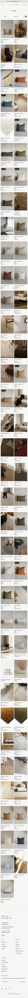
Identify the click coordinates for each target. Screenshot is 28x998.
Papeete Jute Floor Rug (19, 875)
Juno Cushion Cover (5, 286)
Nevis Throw (16, 40)
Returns (17, 946)
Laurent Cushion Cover (19, 286)
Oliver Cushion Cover (5, 631)
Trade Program (4, 969)
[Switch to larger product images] (24, 16)
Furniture (3, 944)
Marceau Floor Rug (18, 65)
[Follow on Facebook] (2, 988)
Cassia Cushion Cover (18, 139)
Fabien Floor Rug (4, 459)
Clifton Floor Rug (17, 336)
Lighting (3, 948)
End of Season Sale (14, 1)
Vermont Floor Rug (4, 703)
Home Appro (18, 948)
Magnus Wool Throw (18, 434)
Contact (17, 942)
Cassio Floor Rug (17, 360)
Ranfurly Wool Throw (18, 409)
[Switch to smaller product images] (26, 16)
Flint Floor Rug (4, 531)
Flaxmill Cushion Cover (5, 826)
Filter (5, 16)
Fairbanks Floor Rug (5, 237)
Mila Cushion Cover (5, 40)
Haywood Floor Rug (5, 777)
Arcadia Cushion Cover (19, 89)
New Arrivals (4, 942)
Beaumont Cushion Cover (6, 582)
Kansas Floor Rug (18, 777)
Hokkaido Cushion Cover (19, 188)
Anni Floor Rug (17, 212)
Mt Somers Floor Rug (18, 114)
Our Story (3, 960)
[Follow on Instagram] (6, 988)
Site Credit (18, 993)
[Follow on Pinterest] (10, 988)
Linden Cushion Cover (18, 237)
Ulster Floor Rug (17, 802)
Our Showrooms (4, 962)
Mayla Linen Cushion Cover (20, 654)
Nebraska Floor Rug (5, 655)
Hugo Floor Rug (17, 311)
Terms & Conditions (19, 951)
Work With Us (4, 971)
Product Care (4, 966)
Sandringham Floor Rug (6, 728)
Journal (3, 964)
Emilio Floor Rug (4, 483)
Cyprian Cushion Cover (5, 851)
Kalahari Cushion (17, 679)
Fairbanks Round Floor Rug (6, 557)
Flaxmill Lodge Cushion (5, 163)
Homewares (3, 946)
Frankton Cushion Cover (6, 875)
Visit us (2, 935)
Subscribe (22, 981)
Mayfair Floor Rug (4, 360)
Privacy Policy (18, 953)
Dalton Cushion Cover (18, 262)
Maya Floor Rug (17, 752)
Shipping (17, 944)
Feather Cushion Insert (5, 679)
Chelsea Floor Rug (4, 89)
